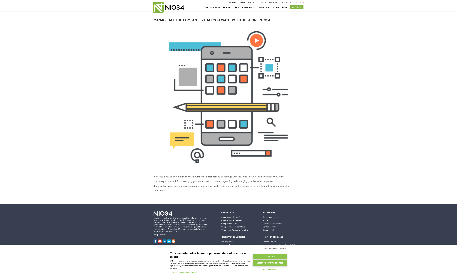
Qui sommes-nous (270, 217)
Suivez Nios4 (268, 230)
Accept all (269, 256)
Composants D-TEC (229, 223)
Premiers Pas (227, 245)
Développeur (226, 242)
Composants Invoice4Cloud (233, 227)
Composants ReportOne (231, 217)
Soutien (266, 220)
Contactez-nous (269, 227)
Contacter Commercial (272, 223)
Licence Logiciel (269, 242)
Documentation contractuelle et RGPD (279, 245)
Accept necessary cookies (270, 263)
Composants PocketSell (231, 220)
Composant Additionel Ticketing (234, 230)
